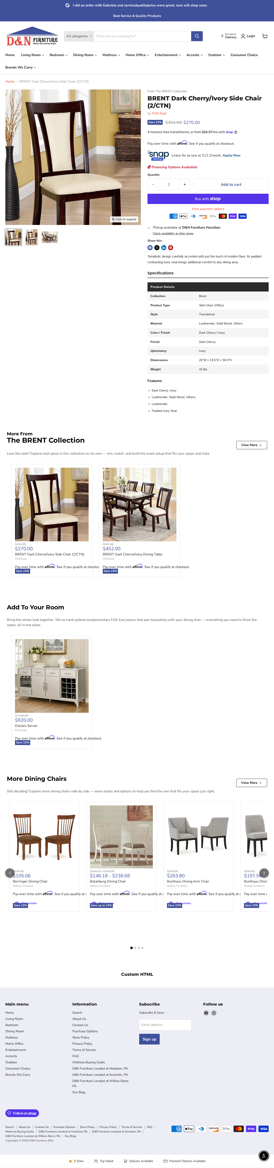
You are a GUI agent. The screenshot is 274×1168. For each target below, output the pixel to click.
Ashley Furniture (23, 886)
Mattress (110, 55)
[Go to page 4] (142, 948)
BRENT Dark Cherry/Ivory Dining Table (132, 554)
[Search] (197, 36)
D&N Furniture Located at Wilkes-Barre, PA (32, 1136)
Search (77, 1012)
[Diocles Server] (52, 676)
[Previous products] (10, 873)
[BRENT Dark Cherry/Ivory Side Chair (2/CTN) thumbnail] (13, 237)
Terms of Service (84, 1050)
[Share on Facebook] (150, 247)
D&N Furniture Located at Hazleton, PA (100, 1068)
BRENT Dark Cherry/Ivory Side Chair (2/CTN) (49, 554)
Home (10, 55)
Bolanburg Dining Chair (108, 881)
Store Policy (80, 1037)
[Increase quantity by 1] (184, 184)
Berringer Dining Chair (30, 881)
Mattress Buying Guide (88, 1062)
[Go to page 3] (139, 948)
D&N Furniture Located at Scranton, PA (100, 1075)
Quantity (153, 175)
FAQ (75, 1056)
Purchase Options (85, 1031)
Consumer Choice (244, 55)
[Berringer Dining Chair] (44, 836)
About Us (79, 1019)
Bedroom (57, 55)
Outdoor (215, 55)
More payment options (208, 209)
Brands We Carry (19, 67)
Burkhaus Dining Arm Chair (188, 881)
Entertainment (166, 55)
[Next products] (264, 873)
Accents (193, 55)
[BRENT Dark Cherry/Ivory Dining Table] (139, 504)
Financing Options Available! (174, 167)
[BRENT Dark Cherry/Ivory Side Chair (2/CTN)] (52, 504)
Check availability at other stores (173, 233)
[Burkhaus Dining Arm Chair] (198, 836)
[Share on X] (156, 247)
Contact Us (80, 1025)
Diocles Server (26, 725)
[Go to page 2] (135, 948)
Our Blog (78, 1092)
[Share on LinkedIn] (163, 247)
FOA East (159, 113)
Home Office (136, 55)
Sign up (149, 1039)
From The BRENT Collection (167, 91)
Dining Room (83, 55)
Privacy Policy (82, 1044)
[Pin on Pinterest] (170, 247)
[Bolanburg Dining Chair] (121, 836)
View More (249, 445)
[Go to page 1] (131, 948)
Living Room (31, 55)
